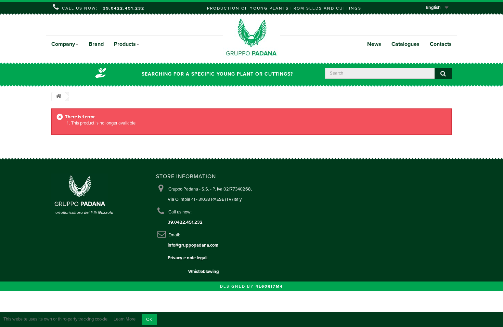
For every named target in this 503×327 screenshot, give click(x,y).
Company (63, 44)
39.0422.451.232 (123, 8)
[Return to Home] (58, 96)
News (374, 44)
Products (125, 44)
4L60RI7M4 (269, 286)
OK (149, 319)
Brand (96, 44)
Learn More (125, 319)
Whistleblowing (203, 271)
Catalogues (405, 44)
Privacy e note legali (187, 258)
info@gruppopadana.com (193, 245)
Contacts (441, 44)
